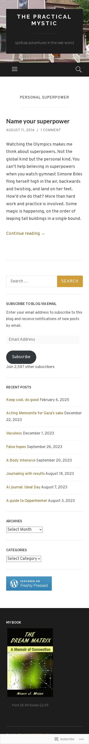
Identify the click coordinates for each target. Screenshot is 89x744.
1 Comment (51, 130)
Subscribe (21, 357)
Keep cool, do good (22, 400)
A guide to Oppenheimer (26, 500)
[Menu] (14, 70)
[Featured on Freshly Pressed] (29, 589)
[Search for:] (44, 281)
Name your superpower (38, 121)
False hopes (16, 447)
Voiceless (14, 433)
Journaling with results (25, 473)
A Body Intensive (20, 460)
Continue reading (25, 233)
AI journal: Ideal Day (23, 487)
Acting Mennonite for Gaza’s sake (34, 413)
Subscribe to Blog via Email (31, 304)
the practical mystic (44, 20)
